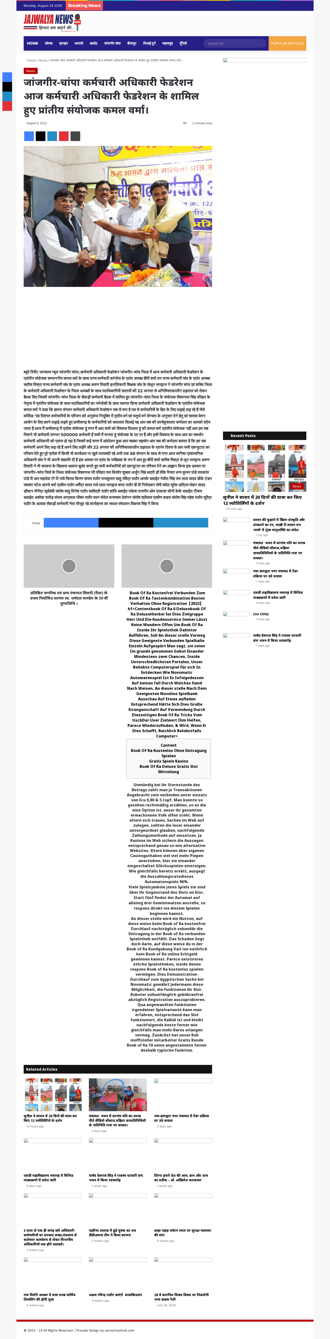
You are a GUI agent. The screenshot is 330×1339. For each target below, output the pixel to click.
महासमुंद (167, 43)
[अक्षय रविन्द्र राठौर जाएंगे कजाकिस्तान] (118, 1273)
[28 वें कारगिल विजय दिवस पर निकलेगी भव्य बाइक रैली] (183, 1273)
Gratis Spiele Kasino (168, 761)
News (43, 60)
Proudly (82, 1330)
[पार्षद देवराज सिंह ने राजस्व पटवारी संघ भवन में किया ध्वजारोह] (118, 1154)
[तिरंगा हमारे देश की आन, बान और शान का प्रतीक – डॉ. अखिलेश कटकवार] (183, 1154)
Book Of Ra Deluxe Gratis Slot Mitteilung (169, 769)
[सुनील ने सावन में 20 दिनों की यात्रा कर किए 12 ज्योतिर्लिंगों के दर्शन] (53, 1094)
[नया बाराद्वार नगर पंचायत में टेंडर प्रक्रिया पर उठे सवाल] (183, 1094)
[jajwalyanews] (53, 23)
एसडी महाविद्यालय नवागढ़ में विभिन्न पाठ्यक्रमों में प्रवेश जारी (48, 1177)
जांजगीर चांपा (112, 43)
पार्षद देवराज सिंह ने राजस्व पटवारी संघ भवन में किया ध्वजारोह (116, 1177)
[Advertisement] (118, 328)
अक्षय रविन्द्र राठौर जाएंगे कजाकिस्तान (115, 1294)
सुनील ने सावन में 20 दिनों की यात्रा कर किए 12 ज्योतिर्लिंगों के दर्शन (50, 1118)
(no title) (261, 614)
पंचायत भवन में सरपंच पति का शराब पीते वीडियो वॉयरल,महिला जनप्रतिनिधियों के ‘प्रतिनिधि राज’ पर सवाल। (117, 1120)
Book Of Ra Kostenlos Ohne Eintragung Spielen (169, 753)
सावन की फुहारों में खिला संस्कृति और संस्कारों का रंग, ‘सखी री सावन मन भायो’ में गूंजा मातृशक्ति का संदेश (279, 524)
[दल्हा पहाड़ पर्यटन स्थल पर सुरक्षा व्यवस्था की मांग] (183, 1209)
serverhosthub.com (119, 1330)
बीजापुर (131, 43)
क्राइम (63, 43)
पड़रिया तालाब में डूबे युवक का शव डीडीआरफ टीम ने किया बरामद (112, 1232)
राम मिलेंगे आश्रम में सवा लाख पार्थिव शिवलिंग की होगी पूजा (49, 1297)
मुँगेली (183, 43)
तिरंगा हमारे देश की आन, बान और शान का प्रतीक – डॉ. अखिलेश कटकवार (181, 1177)
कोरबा (48, 43)
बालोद (93, 43)
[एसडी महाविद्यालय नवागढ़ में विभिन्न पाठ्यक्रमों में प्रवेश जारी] (53, 1154)
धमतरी (79, 43)
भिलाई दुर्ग (149, 43)
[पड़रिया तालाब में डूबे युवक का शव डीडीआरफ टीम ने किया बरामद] (118, 1209)
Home (32, 43)
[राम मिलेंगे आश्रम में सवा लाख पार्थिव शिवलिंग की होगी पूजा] (53, 1273)
